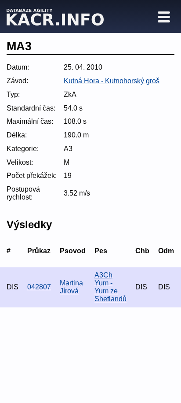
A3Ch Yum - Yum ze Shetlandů (110, 287)
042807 (39, 287)
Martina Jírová (71, 287)
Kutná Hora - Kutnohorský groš (111, 81)
